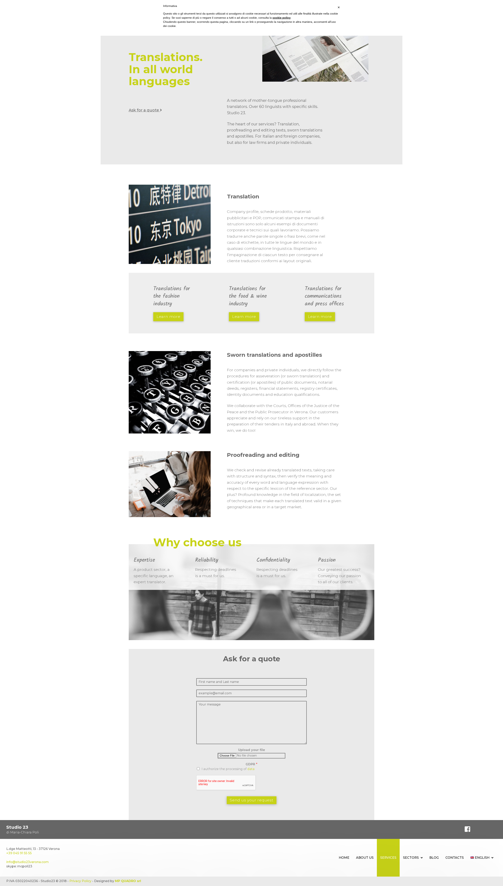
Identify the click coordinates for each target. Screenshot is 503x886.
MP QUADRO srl (128, 881)
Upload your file (251, 750)
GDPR (251, 764)
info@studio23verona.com (27, 862)
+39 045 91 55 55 (19, 853)
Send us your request (252, 800)
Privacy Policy (80, 881)
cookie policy (282, 17)
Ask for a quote (144, 110)
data (250, 769)
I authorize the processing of (228, 769)
